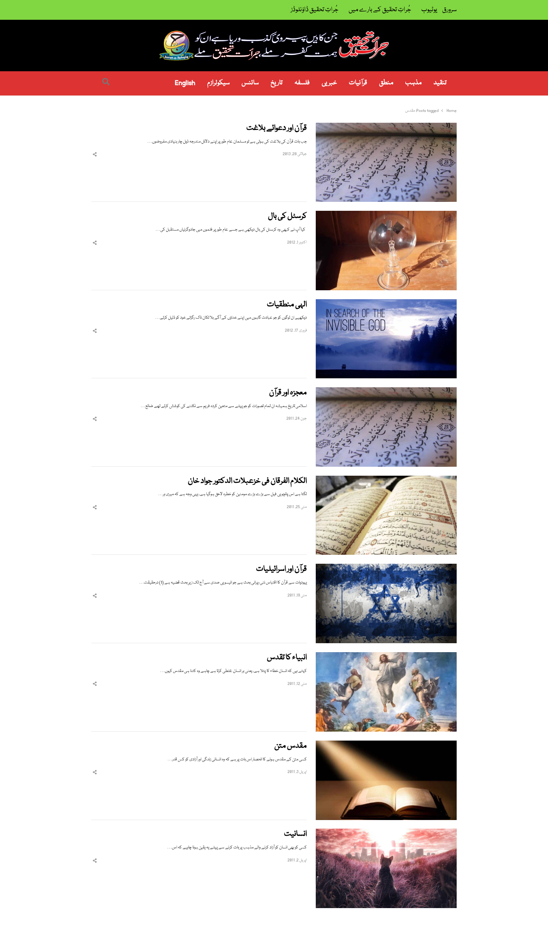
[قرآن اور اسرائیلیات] (386, 568)
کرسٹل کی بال (287, 216)
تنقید (440, 83)
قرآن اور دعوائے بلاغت (276, 128)
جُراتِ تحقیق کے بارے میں (380, 10)
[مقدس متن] (386, 745)
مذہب (413, 83)
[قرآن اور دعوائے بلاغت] (386, 127)
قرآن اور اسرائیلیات (281, 569)
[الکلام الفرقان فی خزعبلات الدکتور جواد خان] (386, 480)
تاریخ (277, 83)
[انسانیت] (386, 833)
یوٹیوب (429, 10)
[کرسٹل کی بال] (386, 215)
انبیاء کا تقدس (287, 658)
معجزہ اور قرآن (288, 393)
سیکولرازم (218, 83)
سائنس (250, 83)
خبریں (329, 83)
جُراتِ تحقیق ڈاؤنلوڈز (314, 10)
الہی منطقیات (287, 305)
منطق (386, 83)
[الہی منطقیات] (386, 303)
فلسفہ (302, 83)
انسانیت (295, 834)
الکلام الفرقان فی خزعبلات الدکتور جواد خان (247, 481)
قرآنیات (358, 83)
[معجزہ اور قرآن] (386, 391)
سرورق (449, 10)
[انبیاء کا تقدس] (386, 656)
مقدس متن (290, 746)
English (185, 83)
